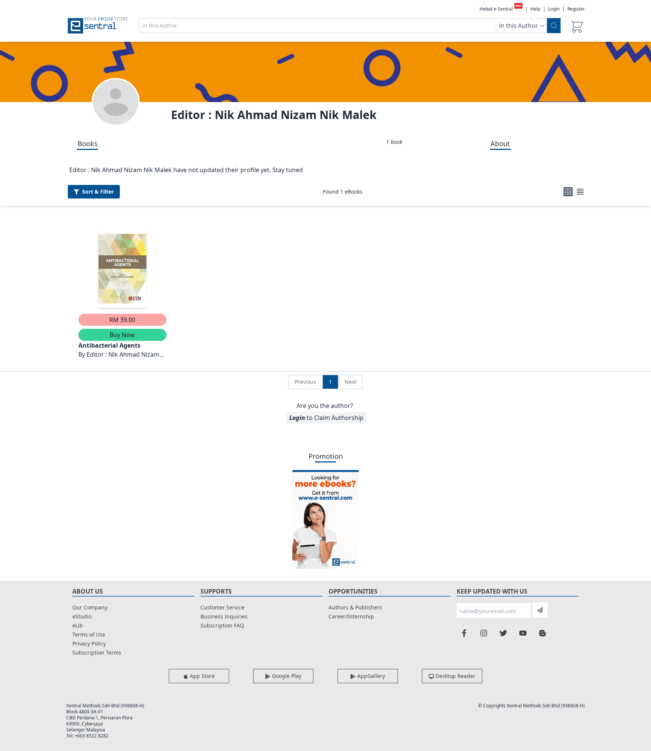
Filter (98, 191)
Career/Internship (351, 616)
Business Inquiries (224, 616)
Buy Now (122, 335)
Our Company (89, 607)
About (500, 143)
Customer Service (222, 607)
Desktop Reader (454, 675)
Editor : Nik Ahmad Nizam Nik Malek (274, 114)
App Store (201, 675)
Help (535, 9)
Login (553, 9)
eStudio (82, 616)
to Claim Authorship (326, 418)
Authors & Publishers (355, 607)
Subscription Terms (96, 652)
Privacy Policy (89, 643)
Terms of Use (88, 634)
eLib (77, 625)
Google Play (285, 675)
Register (576, 9)
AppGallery (370, 675)
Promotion (326, 456)
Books (88, 143)
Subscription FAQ (222, 625)
